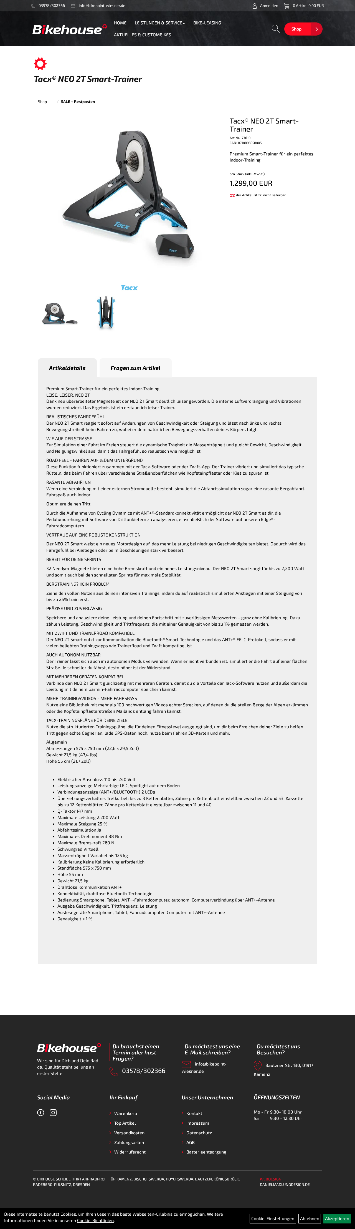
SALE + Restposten (78, 101)
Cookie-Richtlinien (95, 1220)
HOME (120, 22)
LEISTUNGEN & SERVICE (158, 22)
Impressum (197, 1122)
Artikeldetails (67, 367)
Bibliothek (79, 704)
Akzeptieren (337, 1218)
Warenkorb (125, 1113)
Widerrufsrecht (130, 1151)
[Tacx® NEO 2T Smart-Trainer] (129, 199)
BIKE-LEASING (207, 22)
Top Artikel (125, 1122)
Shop (296, 28)
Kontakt (194, 1113)
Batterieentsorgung (206, 1151)
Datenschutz (199, 1132)
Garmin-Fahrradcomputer (114, 689)
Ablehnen (309, 1218)
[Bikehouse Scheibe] (69, 29)
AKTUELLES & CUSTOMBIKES (142, 34)
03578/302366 (51, 5)
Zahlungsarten (129, 1142)
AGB (190, 1142)
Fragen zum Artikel (136, 367)
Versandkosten (129, 1132)
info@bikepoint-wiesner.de (204, 1067)
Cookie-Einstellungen (272, 1218)
